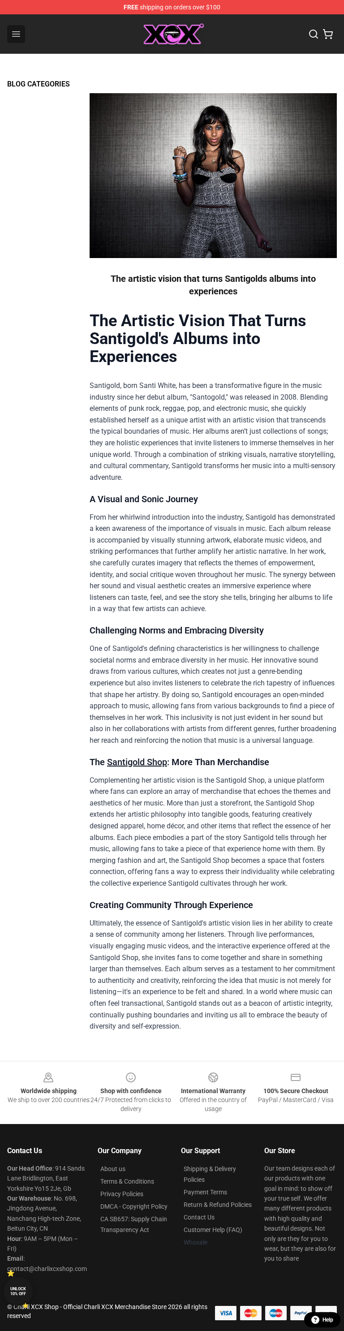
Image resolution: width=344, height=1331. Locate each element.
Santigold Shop (137, 762)
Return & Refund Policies (218, 1204)
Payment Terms (205, 1192)
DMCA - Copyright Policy (134, 1206)
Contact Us (199, 1217)
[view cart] (327, 34)
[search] (313, 34)
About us (112, 1168)
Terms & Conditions (127, 1181)
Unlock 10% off (18, 1291)
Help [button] (327, 1320)
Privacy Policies (121, 1193)
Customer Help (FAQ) (213, 1229)
